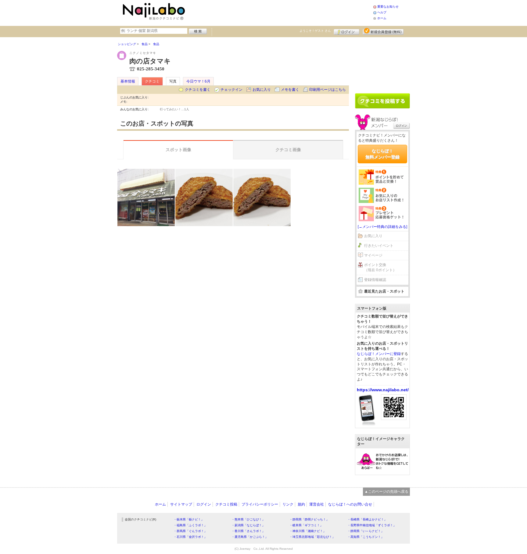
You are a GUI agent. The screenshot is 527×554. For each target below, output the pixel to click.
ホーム (381, 18)
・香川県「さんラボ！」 (248, 531)
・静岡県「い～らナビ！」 (365, 531)
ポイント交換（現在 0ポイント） (380, 267)
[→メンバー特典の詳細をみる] (382, 227)
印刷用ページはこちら (327, 89)
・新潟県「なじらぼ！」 (248, 525)
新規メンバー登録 (383, 31)
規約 (301, 504)
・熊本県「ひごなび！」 (248, 519)
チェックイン (231, 89)
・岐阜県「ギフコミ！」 (306, 525)
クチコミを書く (197, 89)
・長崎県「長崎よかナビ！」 (367, 519)
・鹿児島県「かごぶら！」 (249, 536)
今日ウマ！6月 (198, 81)
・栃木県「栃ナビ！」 (189, 519)
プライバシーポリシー (260, 504)
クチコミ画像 (288, 149)
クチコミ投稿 (226, 504)
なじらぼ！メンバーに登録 (379, 354)
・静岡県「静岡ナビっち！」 (309, 519)
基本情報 (127, 81)
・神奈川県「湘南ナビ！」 (307, 531)
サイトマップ (181, 504)
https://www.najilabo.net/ (383, 389)
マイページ (373, 255)
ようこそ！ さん (315, 30)
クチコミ (152, 81)
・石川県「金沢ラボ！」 (190, 536)
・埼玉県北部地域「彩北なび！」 (312, 536)
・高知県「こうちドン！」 (365, 536)
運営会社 (316, 504)
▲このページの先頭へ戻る (386, 491)
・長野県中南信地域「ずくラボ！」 (371, 525)
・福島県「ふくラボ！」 (190, 525)
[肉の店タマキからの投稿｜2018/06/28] (146, 197)
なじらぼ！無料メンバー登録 (382, 153)
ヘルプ (381, 12)
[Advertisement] (280, 12)
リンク (287, 504)
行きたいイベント (378, 245)
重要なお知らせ (388, 6)
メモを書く (290, 89)
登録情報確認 (375, 280)
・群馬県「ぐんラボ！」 (190, 531)
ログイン (347, 31)
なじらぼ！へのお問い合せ (350, 504)
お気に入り (262, 89)
